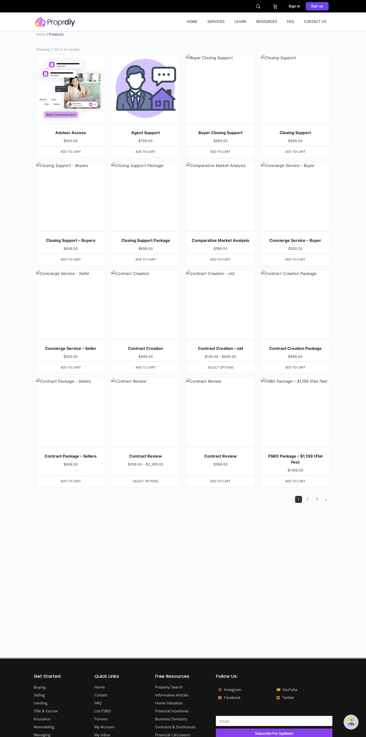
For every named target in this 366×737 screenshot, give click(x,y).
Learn (240, 21)
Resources (266, 21)
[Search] (258, 6)
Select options (220, 367)
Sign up (317, 6)
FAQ (290, 21)
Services (216, 21)
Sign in (294, 6)
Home (192, 21)
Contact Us (315, 21)
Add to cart (71, 152)
